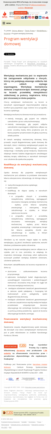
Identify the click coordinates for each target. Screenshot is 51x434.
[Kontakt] (22, 17)
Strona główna (17, 31)
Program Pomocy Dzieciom (10, 422)
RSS (10, 427)
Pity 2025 (4, 427)
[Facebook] (26, 17)
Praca (39, 422)
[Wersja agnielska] (43, 17)
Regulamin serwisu (38, 425)
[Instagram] (29, 17)
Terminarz (32, 422)
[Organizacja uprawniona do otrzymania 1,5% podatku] (17, 17)
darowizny (21, 350)
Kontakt (24, 422)
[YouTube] (33, 17)
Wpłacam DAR (20, 13)
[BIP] (47, 17)
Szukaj (29, 12)
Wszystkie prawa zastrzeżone (35, 387)
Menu (8, 23)
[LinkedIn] (40, 17)
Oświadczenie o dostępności (20, 425)
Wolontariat (5, 425)
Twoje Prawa (30, 31)
